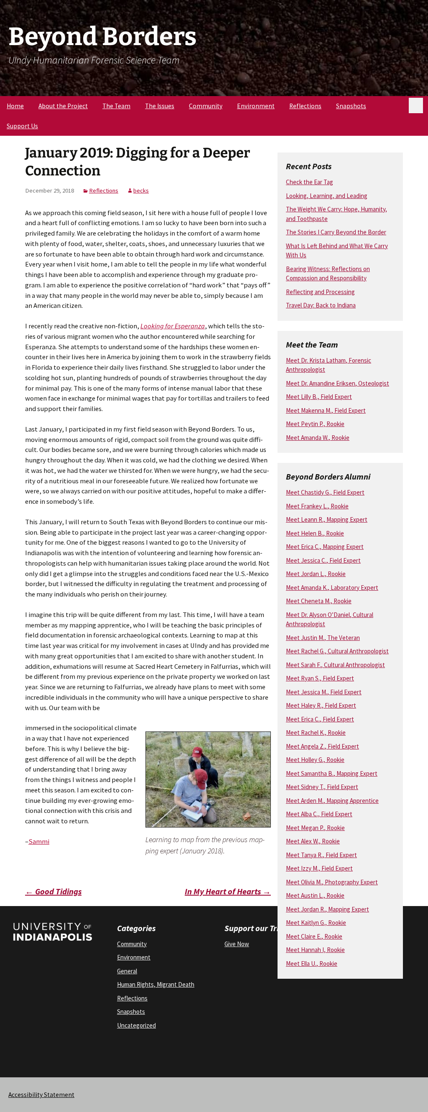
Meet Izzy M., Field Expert (319, 868)
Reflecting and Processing (320, 292)
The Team (116, 106)
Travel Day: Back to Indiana (321, 305)
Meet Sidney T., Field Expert (322, 787)
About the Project (63, 106)
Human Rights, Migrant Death (155, 984)
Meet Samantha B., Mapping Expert (331, 773)
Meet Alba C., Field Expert (319, 814)
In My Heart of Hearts (228, 891)
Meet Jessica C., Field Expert (323, 560)
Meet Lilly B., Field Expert (319, 397)
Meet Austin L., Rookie (315, 895)
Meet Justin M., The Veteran (323, 638)
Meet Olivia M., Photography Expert (332, 882)
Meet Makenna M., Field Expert (326, 410)
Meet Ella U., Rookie (311, 963)
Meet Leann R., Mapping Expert (326, 519)
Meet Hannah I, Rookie (315, 950)
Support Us (22, 126)
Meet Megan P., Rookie (315, 828)
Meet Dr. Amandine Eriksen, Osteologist (337, 383)
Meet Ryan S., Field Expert (320, 678)
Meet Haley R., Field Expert (321, 705)
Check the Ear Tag (309, 182)
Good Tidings (53, 891)
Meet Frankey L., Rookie (317, 506)
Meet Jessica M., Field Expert (324, 692)
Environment (256, 106)
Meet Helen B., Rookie (315, 533)
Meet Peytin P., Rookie (315, 424)
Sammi (38, 841)
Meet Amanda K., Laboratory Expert (332, 588)
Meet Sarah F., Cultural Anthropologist (335, 665)
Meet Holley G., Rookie (315, 760)
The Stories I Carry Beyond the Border (336, 232)
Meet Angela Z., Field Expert (322, 746)
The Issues (159, 106)
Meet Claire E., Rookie (314, 936)
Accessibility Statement (41, 1095)
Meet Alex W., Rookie (313, 841)
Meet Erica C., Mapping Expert (325, 547)
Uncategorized (136, 1025)
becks (141, 190)
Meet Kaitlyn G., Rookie (316, 923)
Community (205, 106)
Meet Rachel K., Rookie (316, 732)
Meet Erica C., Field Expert (320, 719)
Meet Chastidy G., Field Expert (325, 492)
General (127, 971)
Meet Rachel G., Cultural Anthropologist (337, 651)
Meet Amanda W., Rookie (317, 438)
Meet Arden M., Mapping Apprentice (332, 801)
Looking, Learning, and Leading (326, 196)
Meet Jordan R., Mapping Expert (327, 909)
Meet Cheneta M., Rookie (319, 601)
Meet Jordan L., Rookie (316, 574)
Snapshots (351, 106)
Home (15, 106)
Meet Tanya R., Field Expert (321, 855)
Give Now (236, 944)
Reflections (305, 106)
